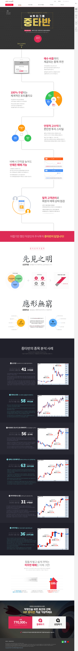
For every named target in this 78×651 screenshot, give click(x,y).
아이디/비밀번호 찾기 (66, 1)
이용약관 (6, 641)
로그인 (55, 1)
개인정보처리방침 (11, 641)
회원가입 (59, 1)
